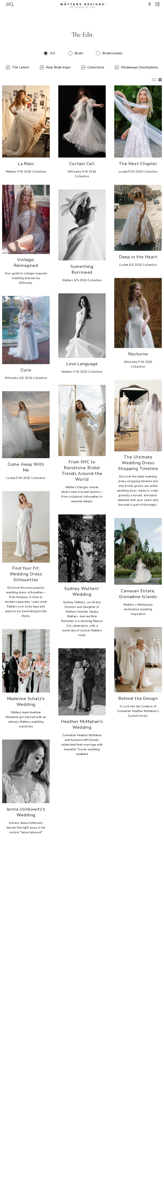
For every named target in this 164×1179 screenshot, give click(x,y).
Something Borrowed (82, 269)
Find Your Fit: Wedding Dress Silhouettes (26, 574)
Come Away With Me (26, 467)
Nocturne (138, 354)
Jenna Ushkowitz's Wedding (26, 812)
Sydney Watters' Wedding (82, 591)
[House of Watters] (82, 5)
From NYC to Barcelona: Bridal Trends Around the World (82, 470)
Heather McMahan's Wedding (82, 724)
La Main (26, 164)
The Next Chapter (138, 164)
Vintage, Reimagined (26, 262)
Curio (25, 370)
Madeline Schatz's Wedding (26, 701)
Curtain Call (82, 164)
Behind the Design (138, 698)
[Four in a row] (154, 79)
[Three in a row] (160, 79)
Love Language (82, 364)
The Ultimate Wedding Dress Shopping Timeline (138, 462)
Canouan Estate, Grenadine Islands (138, 594)
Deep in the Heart (138, 257)
